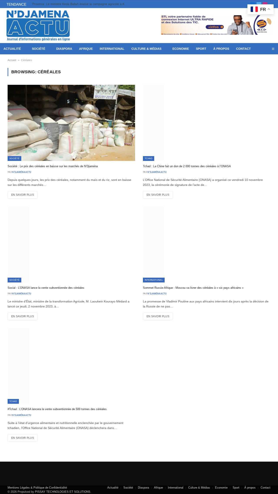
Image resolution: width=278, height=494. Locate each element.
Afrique (86, 48)
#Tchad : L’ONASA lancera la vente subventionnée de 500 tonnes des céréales (57, 409)
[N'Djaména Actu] (38, 25)
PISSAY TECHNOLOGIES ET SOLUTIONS (62, 491)
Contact (243, 48)
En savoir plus (22, 194)
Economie (180, 48)
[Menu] (273, 48)
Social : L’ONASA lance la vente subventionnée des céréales (46, 287)
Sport (201, 48)
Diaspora (64, 48)
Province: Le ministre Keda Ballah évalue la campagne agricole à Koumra (81, 4)
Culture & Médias (146, 48)
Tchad (148, 158)
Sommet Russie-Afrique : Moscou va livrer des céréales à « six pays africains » (193, 287)
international (154, 280)
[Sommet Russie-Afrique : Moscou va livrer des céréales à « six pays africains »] (206, 244)
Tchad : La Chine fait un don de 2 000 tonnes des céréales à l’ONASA (187, 166)
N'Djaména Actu (21, 172)
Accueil (12, 60)
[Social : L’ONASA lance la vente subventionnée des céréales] (71, 244)
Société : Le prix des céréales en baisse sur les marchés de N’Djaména (53, 166)
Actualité (12, 48)
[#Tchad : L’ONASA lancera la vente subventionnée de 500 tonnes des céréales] (71, 366)
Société (38, 48)
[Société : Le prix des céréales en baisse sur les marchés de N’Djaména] (71, 123)
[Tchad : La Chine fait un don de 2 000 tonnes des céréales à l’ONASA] (206, 123)
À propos (221, 48)
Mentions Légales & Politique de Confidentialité (37, 487)
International (112, 48)
